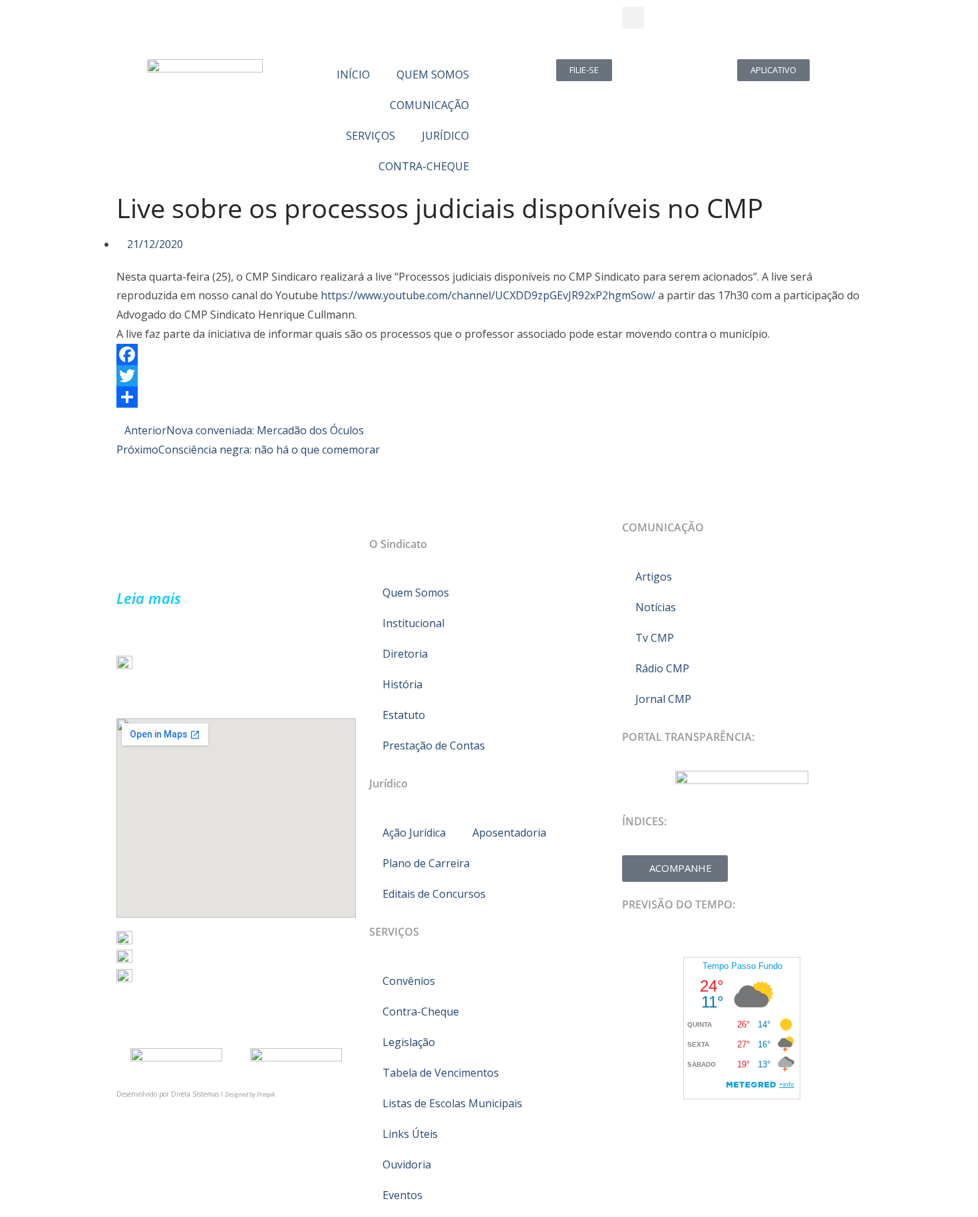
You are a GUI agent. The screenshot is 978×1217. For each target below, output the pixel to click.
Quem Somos (416, 592)
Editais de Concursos (434, 893)
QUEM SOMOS (433, 74)
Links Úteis (410, 1134)
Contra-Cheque (421, 1011)
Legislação (409, 1042)
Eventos (402, 1195)
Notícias (655, 607)
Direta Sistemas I (198, 1094)
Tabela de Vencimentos (441, 1072)
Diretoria (405, 653)
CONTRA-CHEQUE (424, 166)
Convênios (409, 981)
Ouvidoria (407, 1164)
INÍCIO (353, 74)
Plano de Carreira (426, 863)
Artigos (653, 576)
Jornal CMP (663, 699)
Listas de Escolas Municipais (452, 1103)
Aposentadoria (509, 832)
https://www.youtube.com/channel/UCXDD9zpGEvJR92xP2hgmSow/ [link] (488, 295)
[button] (633, 18)
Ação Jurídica (414, 832)
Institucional (413, 623)
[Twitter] (169, 23)
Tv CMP (654, 637)
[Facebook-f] (133, 23)
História (402, 684)
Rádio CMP (662, 668)
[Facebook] (489, 354)
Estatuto (404, 715)
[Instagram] (205, 23)
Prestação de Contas (434, 745)
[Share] (489, 397)
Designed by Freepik (250, 1094)
